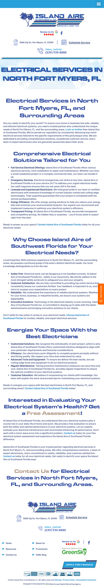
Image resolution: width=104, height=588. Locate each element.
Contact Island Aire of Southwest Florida (59, 224)
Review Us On (47, 31)
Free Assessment (54, 413)
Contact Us (31, 471)
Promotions (42, 548)
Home (9, 543)
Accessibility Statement (86, 580)
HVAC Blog (41, 554)
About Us (40, 543)
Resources (11, 548)
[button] (99, 4)
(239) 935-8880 (56, 52)
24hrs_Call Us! (53, 49)
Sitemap (58, 580)
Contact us (69, 433)
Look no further (74, 129)
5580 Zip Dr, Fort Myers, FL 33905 (36, 42)
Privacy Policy (69, 580)
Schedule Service (79, 42)
